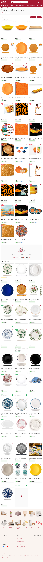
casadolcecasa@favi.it (8, 536)
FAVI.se (32, 555)
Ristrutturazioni (19, 5)
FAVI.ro (21, 555)
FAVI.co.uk (36, 555)
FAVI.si (6, 557)
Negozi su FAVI (19, 538)
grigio (8, 12)
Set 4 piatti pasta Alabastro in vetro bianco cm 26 (11, 458)
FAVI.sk (14, 555)
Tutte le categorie (37, 5)
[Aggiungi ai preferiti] (13, 22)
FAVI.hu (25, 555)
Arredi (2, 5)
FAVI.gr (3, 557)
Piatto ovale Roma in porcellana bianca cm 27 (10, 433)
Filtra (40, 17)
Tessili (11, 5)
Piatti (7, 7)
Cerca (30, 2)
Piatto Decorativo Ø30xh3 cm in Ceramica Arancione (25, 239)
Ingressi (32, 527)
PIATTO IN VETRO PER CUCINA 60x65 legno (9, 158)
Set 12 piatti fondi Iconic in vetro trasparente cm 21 (25, 388)
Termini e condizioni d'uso (22, 546)
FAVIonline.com (5, 553)
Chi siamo (19, 536)
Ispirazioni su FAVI (20, 541)
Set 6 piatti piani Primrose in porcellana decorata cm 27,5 (26, 433)
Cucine (24, 5)
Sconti (39, 527)
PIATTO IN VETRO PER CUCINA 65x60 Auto (9, 219)
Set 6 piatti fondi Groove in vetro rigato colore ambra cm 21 (27, 299)
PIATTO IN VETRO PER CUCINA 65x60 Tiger (9, 199)
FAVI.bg (40, 555)
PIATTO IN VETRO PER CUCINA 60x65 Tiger (23, 118)
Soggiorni (11, 527)
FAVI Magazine (19, 543)
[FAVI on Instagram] (5, 546)
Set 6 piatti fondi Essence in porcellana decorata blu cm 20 (27, 368)
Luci (14, 5)
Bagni (28, 5)
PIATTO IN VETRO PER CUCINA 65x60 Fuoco (24, 219)
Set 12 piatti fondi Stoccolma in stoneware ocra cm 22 (12, 57)
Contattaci (5, 538)
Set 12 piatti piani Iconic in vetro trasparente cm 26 (25, 279)
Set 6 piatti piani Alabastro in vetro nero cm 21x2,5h (25, 458)
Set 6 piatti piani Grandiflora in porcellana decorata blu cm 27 (13, 503)
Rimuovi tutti (15, 257)
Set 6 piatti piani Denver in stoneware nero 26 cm (11, 368)
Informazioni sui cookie (21, 547)
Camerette (25, 527)
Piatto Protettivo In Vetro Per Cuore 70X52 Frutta (10, 118)
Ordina (33, 17)
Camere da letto (18, 528)
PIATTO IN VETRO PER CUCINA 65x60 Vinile (23, 199)
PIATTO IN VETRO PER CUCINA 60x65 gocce (24, 97)
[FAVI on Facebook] (3, 546)
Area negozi (19, 544)
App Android (37, 536)
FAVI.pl (18, 555)
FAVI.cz (11, 555)
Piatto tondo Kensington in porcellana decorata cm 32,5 (12, 344)
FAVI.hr (28, 555)
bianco (3, 12)
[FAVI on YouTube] (7, 546)
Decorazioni (7, 5)
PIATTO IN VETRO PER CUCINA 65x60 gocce (24, 138)
